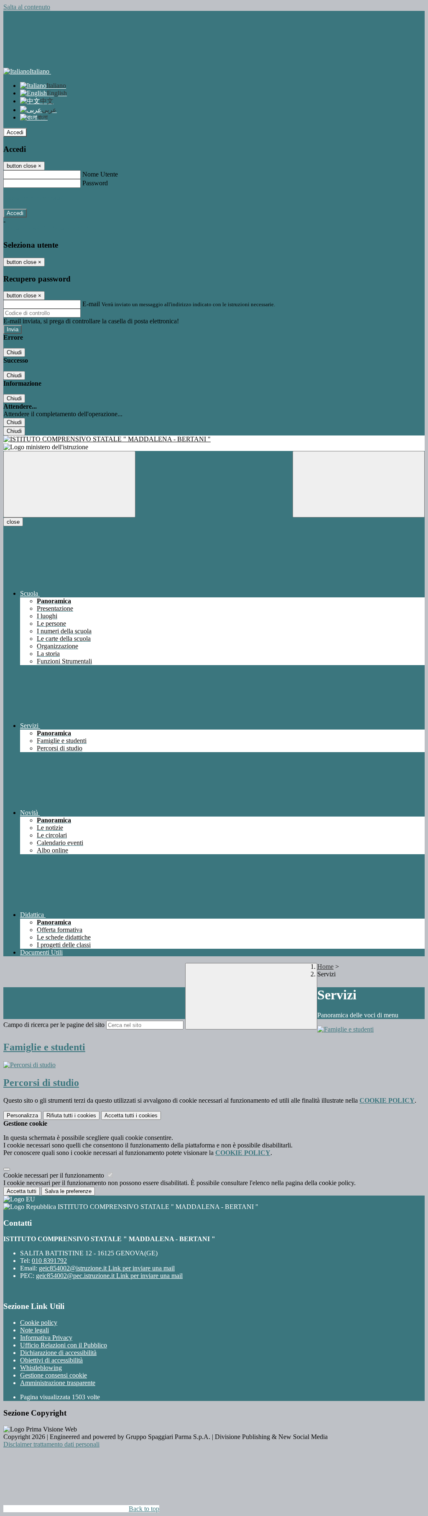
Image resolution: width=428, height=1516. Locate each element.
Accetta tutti (131, 1115)
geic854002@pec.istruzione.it (109, 1275)
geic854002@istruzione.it (107, 1268)
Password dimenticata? (33, 198)
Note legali (34, 1330)
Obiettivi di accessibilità (51, 1360)
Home (325, 966)
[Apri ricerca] (359, 484)
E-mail (91, 303)
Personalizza (22, 1115)
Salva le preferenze (68, 1191)
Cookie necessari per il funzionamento (54, 1175)
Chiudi (14, 352)
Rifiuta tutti (71, 1115)
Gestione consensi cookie (53, 1375)
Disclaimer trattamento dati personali (51, 1444)
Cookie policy (38, 1322)
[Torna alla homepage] (214, 439)
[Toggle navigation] (69, 484)
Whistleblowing (41, 1367)
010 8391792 (49, 1260)
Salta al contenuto (26, 6)
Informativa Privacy (46, 1337)
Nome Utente (100, 174)
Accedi (15, 132)
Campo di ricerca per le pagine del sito (53, 1024)
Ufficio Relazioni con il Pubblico (63, 1345)
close (13, 522)
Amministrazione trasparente (57, 1382)
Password (95, 183)
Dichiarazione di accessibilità (58, 1352)
